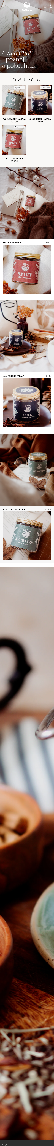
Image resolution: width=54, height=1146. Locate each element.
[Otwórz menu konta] (45, 6)
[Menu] (3, 7)
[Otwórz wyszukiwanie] (9, 6)
